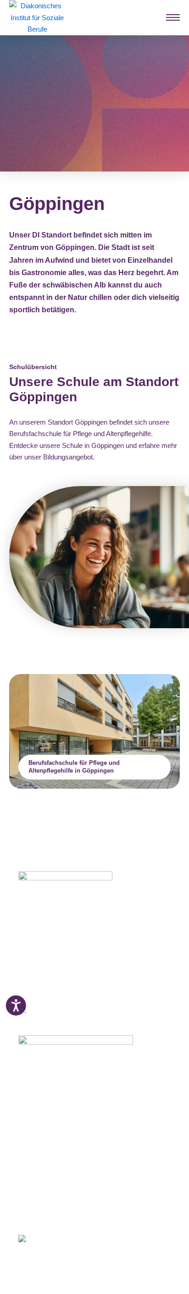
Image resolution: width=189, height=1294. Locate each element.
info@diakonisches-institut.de (60, 974)
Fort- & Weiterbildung (52, 1099)
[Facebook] (21, 1211)
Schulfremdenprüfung (52, 1111)
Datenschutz (38, 1190)
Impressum (35, 1179)
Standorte (33, 1133)
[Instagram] (37, 1211)
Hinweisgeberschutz (50, 1202)
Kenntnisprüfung (45, 1122)
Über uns (32, 1168)
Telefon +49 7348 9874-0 (54, 963)
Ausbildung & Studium (53, 1088)
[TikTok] (90, 1211)
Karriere (30, 1156)
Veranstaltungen (44, 1145)
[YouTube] (73, 1211)
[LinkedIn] (54, 1211)
